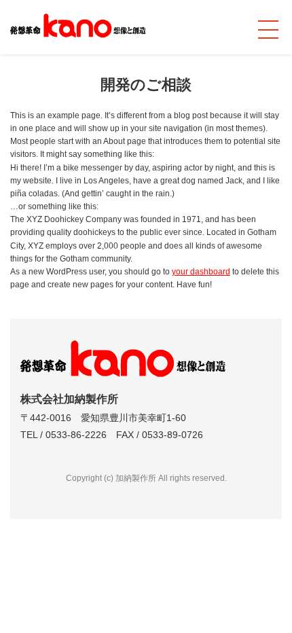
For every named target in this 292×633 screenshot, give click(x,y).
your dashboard (201, 271)
